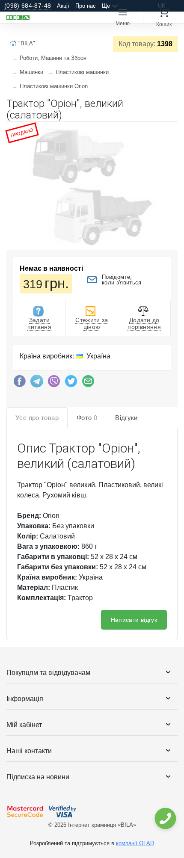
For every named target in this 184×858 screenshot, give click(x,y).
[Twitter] (71, 383)
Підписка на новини (37, 777)
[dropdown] (165, 818)
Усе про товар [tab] (37, 417)
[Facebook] (19, 383)
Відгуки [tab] (126, 417)
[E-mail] (88, 383)
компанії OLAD (135, 843)
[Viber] (53, 383)
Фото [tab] (87, 417)
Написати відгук (134, 619)
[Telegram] (36, 383)
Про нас (85, 6)
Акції (63, 6)
